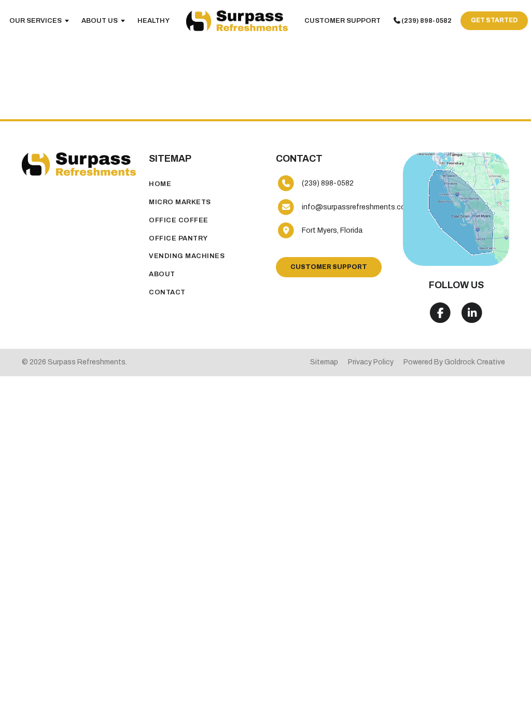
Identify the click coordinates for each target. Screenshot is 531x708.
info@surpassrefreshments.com (356, 207)
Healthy (153, 20)
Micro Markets (180, 202)
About (162, 274)
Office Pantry (178, 238)
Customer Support (342, 20)
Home (160, 184)
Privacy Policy (371, 362)
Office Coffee (178, 220)
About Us (99, 20)
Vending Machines (187, 256)
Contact (167, 292)
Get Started (494, 20)
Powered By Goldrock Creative (454, 362)
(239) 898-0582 (426, 20)
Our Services (35, 20)
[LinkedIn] (472, 313)
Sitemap (324, 362)
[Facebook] (440, 313)
